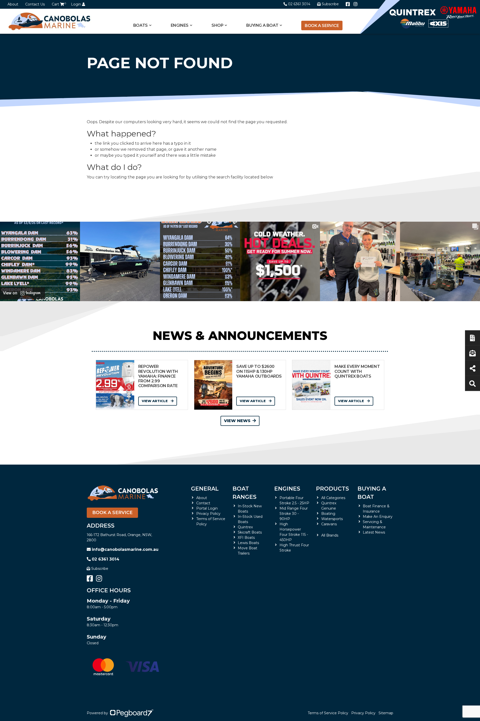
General (205, 488)
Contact (203, 503)
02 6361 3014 (299, 4)
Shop (217, 25)
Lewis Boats (248, 543)
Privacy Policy (208, 513)
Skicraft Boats (250, 532)
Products (332, 488)
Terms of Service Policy (328, 713)
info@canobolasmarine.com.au (125, 549)
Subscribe (99, 568)
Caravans (329, 524)
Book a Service (322, 25)
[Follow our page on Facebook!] (348, 4)
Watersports (332, 519)
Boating (328, 513)
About (13, 4)
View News (237, 420)
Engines (287, 488)
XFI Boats (246, 537)
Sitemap (385, 713)
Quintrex (245, 527)
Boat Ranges (244, 492)
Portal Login (207, 508)
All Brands (329, 535)
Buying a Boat (372, 492)
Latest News (374, 532)
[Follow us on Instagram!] (356, 4)
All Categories (333, 498)
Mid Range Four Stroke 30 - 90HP (294, 513)
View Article (155, 401)
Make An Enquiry (377, 516)
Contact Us (35, 4)
